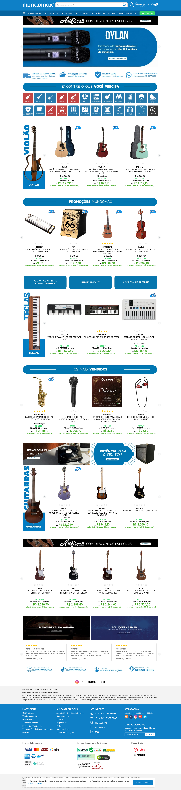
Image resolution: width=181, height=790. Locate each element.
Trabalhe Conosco (30, 723)
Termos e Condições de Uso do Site (37, 729)
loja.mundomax (92, 681)
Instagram (101, 723)
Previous (21, 46)
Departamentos (34, 13)
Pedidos (59, 726)
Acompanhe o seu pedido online (70, 713)
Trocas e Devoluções (65, 732)
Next (159, 46)
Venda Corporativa (127, 13)
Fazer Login (140, 5)
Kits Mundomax (52, 13)
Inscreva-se (150, 734)
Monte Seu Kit (67, 13)
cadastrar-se (141, 7)
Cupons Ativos (62, 729)
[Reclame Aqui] (86, 758)
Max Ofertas (147, 13)
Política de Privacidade (32, 726)
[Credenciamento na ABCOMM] (109, 750)
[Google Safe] (96, 750)
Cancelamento (62, 716)
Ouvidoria (26, 732)
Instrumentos (82, 13)
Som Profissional (97, 13)
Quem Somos (28, 713)
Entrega (59, 719)
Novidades (111, 13)
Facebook (100, 727)
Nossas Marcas (28, 719)
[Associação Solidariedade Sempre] (98, 766)
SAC (96, 732)
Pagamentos (61, 723)
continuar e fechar (143, 783)
